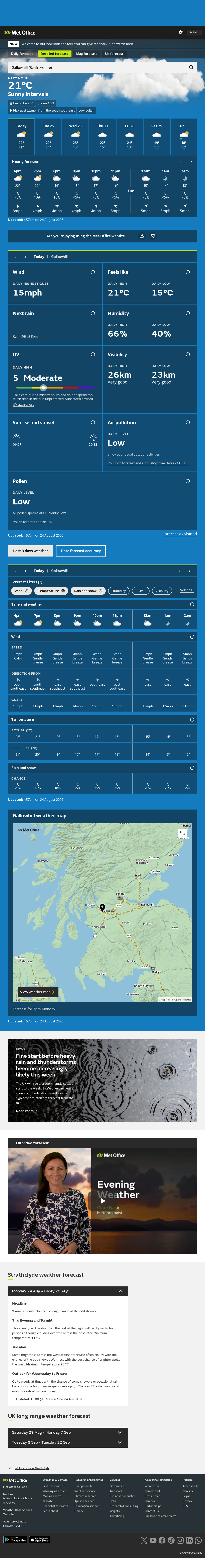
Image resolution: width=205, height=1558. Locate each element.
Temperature (46, 591)
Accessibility (191, 1486)
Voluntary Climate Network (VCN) (14, 1523)
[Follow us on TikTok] (171, 1539)
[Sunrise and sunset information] (92, 422)
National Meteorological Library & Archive (17, 1498)
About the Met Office (158, 1480)
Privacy (187, 1501)
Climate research (85, 1496)
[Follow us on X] (144, 1539)
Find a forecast (52, 1486)
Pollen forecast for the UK (32, 522)
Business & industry (122, 1496)
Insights (115, 1511)
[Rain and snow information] (192, 768)
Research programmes (88, 1480)
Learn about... (51, 1511)
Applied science (84, 1501)
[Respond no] (153, 236)
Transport (116, 1491)
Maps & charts (52, 1496)
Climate (48, 1501)
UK (114, 53)
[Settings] (181, 32)
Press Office (152, 1496)
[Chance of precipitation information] (92, 313)
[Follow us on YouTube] (153, 1539)
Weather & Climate (55, 1480)
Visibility (162, 591)
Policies (188, 1480)
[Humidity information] (187, 313)
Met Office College (15, 1487)
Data (113, 1501)
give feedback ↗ (99, 44)
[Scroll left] (181, 162)
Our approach (83, 1486)
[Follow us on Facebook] (162, 1539)
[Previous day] (15, 257)
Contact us (152, 1511)
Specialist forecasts (55, 1506)
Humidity (119, 591)
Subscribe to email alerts (160, 1516)
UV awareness (23, 404)
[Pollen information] (187, 481)
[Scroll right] (191, 162)
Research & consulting (124, 1506)
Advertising (117, 1516)
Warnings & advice (54, 1491)
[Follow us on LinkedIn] (189, 1539)
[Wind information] (192, 637)
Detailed (54, 53)
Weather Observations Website (17, 1512)
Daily (22, 53)
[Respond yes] (142, 236)
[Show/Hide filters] (192, 582)
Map (86, 53)
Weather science (85, 1491)
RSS (185, 1506)
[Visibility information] (187, 354)
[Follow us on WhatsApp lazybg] (198, 1539)
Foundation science (86, 1506)
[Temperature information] (192, 719)
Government (118, 1486)
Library (78, 1511)
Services (115, 1480)
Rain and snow (83, 591)
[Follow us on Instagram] (180, 1539)
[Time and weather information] (192, 604)
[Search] (189, 66)
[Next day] (26, 257)
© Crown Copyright (191, 1552)
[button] (102, 909)
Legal (186, 1496)
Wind (17, 591)
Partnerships (153, 1506)
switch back (124, 44)
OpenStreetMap (182, 999)
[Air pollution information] (187, 422)
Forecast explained (180, 533)
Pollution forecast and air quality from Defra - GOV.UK (148, 463)
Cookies (188, 1491)
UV (141, 591)
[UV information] (92, 354)
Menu (194, 32)
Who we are (152, 1486)
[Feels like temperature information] (187, 272)
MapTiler (165, 999)
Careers (150, 1501)
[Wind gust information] (92, 272)
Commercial (152, 1491)
